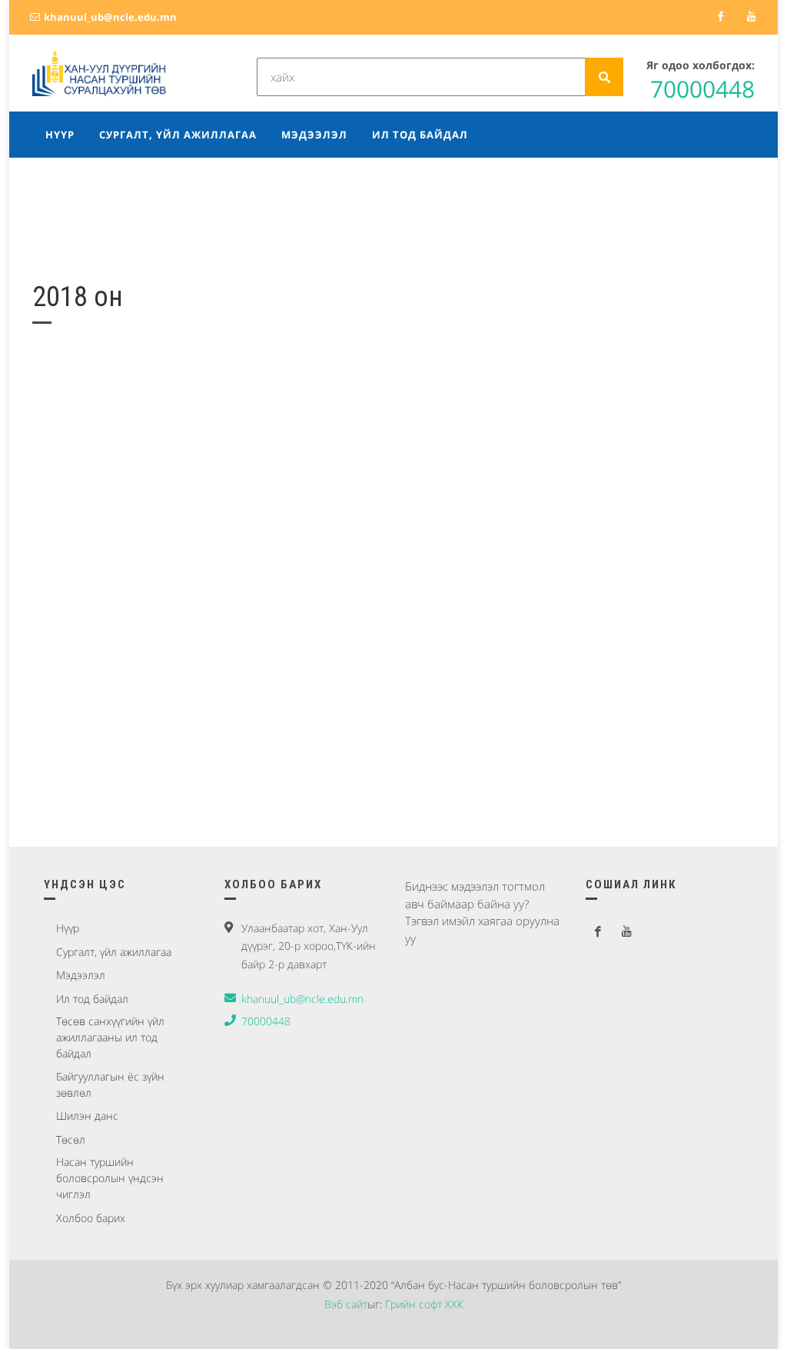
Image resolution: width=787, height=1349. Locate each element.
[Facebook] (720, 17)
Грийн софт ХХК (424, 1304)
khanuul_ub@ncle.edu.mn (109, 17)
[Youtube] (751, 17)
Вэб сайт (345, 1304)
